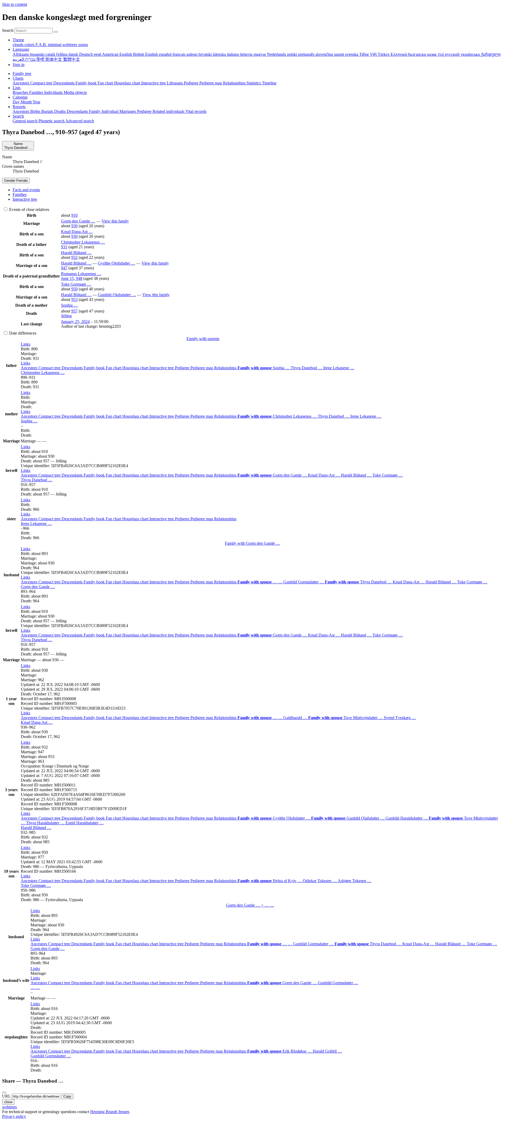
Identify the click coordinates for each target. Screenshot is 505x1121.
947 (64, 268)
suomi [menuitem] (339, 54)
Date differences (22, 333)
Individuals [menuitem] (54, 92)
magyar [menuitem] (260, 54)
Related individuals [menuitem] (169, 111)
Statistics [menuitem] (254, 83)
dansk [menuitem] (73, 54)
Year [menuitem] (36, 102)
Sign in (18, 64)
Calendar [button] (20, 97)
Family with (252, 543)
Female (16, 181)
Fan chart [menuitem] (106, 83)
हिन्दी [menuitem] (41, 59)
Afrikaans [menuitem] (21, 54)
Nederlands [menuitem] (277, 54)
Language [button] (21, 49)
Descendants (73, 368)
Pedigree (182, 368)
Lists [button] (17, 87)
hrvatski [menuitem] (206, 54)
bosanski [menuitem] (38, 54)
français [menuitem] (179, 54)
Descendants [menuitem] (64, 83)
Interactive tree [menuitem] (154, 83)
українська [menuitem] (471, 54)
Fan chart (114, 368)
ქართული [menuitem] (491, 54)
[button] (25, 344)
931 (64, 247)
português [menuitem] (306, 54)
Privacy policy (14, 1116)
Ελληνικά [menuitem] (399, 54)
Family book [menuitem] (86, 83)
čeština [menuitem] (62, 54)
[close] (4, 1092)
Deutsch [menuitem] (86, 54)
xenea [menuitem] (83, 44)
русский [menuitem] (453, 54)
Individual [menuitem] (110, 111)
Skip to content (14, 4)
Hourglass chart (135, 368)
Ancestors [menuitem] (21, 83)
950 (74, 289)
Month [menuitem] (27, 102)
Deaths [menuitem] (60, 111)
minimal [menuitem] (55, 44)
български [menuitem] (417, 54)
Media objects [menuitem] (75, 92)
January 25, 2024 (75, 321)
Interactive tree (162, 368)
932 (74, 257)
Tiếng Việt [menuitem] (368, 54)
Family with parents (202, 338)
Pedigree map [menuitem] (211, 83)
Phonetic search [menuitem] (51, 121)
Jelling (66, 316)
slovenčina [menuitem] (324, 54)
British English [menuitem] (146, 54)
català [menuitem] (51, 54)
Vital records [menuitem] (195, 111)
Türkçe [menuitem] (384, 54)
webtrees (9, 1107)
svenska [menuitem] (352, 54)
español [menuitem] (166, 54)
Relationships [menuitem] (234, 83)
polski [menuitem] (292, 54)
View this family (115, 221)
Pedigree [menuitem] (191, 83)
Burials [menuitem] (47, 111)
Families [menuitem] (36, 92)
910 (74, 215)
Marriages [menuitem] (128, 111)
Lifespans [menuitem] (175, 83)
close (8, 1102)
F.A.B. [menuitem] (42, 44)
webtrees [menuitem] (70, 44)
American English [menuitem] (117, 54)
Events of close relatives (28, 209)
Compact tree (50, 368)
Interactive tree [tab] (25, 199)
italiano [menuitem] (233, 54)
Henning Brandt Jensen (109, 1111)
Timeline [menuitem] (269, 83)
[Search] (56, 32)
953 (74, 299)
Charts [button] (18, 78)
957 (74, 311)
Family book (95, 368)
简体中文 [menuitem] (54, 59)
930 (74, 226)
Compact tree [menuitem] (41, 83)
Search (7, 30)
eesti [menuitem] (98, 54)
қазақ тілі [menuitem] (436, 54)
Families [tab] (20, 194)
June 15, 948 (71, 278)
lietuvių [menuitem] (247, 54)
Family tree (22, 73)
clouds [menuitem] (18, 44)
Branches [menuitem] (21, 92)
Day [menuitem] (17, 102)
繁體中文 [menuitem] (71, 59)
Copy (67, 1096)
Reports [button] (19, 106)
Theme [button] (18, 40)
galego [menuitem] (192, 54)
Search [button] (18, 116)
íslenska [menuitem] (220, 54)
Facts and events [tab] (26, 190)
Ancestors (29, 368)
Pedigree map (202, 368)
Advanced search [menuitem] (79, 121)
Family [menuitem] (95, 111)
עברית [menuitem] (30, 59)
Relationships (226, 368)
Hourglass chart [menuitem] (127, 83)
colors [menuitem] (30, 44)
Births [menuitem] (35, 111)
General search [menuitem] (25, 121)
